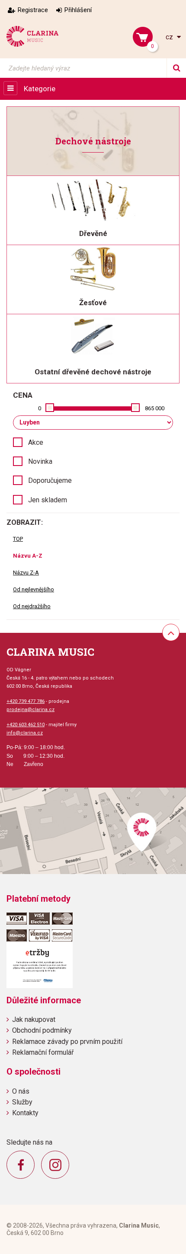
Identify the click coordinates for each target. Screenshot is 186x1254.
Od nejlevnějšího (33, 589)
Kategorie (39, 88)
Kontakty (25, 1113)
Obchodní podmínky (42, 1030)
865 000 (154, 408)
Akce (35, 442)
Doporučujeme (50, 480)
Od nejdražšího (32, 606)
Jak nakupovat (33, 1019)
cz (170, 37)
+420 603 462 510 (25, 725)
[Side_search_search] (176, 68)
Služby (22, 1102)
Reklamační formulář (43, 1052)
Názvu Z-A (26, 572)
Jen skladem (47, 500)
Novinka (40, 461)
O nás (20, 1091)
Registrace (33, 10)
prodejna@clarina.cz (30, 709)
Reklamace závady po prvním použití (67, 1041)
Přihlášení (78, 10)
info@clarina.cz (24, 733)
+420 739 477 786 (25, 701)
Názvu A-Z (27, 555)
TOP (18, 539)
